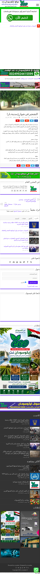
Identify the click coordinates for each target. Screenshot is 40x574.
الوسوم (17, 218)
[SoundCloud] (13, 262)
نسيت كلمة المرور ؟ (32, 286)
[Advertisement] (20, 49)
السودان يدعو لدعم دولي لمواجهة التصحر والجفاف (23, 26)
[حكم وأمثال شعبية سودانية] (35, 485)
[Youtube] (17, 262)
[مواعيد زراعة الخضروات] (35, 501)
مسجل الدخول (17, 211)
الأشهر (30, 218)
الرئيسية (36, 78)
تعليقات (24, 218)
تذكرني (23, 282)
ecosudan (16, 565)
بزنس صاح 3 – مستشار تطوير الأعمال (12, 204)
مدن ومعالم (24, 78)
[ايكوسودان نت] (20, 3)
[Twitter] (24, 262)
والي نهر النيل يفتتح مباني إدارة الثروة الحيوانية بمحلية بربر (17, 444)
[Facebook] (27, 262)
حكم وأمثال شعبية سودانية (21, 482)
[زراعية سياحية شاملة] (20, 15)
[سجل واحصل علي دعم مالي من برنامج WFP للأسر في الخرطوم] (35, 476)
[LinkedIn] (20, 262)
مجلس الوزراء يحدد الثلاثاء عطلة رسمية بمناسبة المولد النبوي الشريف (17, 420)
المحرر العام (33, 117)
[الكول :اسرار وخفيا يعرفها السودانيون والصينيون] (35, 468)
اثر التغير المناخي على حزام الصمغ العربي (16, 491)
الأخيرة (36, 218)
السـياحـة (30, 78)
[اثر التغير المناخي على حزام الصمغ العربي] (35, 494)
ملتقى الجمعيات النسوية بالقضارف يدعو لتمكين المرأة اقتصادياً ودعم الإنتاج (16, 436)
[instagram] (10, 262)
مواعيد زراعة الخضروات (21, 500)
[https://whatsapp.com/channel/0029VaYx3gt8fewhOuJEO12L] (20, 72)
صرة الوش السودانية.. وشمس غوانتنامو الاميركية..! (27, 200)
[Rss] (31, 262)
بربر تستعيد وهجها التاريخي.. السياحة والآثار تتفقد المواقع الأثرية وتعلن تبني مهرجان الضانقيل (16, 453)
